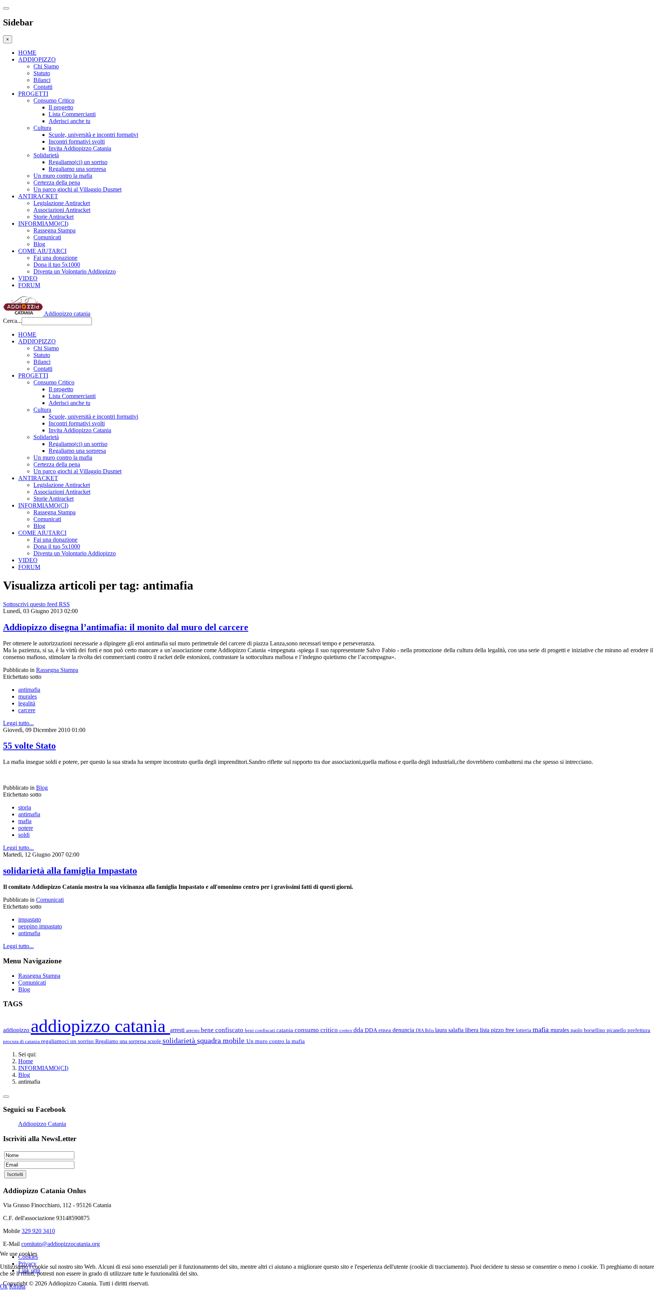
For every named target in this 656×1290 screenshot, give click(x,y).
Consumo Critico (53, 100)
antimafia (29, 689)
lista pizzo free (498, 1030)
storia (24, 807)
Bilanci (41, 80)
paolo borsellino (589, 1030)
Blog (39, 244)
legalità (26, 703)
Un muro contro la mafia (62, 175)
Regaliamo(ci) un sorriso (78, 162)
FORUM (29, 285)
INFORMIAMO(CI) (43, 223)
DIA (420, 1030)
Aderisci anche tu (69, 121)
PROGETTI (33, 93)
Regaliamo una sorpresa (77, 169)
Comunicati (47, 237)
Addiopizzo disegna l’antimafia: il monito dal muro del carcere (125, 627)
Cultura (42, 128)
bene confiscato (223, 1030)
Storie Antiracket (53, 216)
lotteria (524, 1030)
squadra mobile (221, 1040)
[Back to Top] (6, 1097)
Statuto (41, 73)
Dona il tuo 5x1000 (56, 264)
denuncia (404, 1030)
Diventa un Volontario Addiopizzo (74, 271)
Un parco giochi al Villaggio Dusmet (77, 189)
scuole (155, 1041)
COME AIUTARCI (42, 251)
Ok (4, 1286)
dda (359, 1030)
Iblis (430, 1030)
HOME (27, 52)
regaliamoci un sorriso (68, 1041)
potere (25, 828)
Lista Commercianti (72, 114)
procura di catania (22, 1041)
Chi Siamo (46, 66)
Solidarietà (46, 155)
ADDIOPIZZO (37, 59)
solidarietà (179, 1040)
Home (25, 1061)
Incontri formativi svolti (77, 141)
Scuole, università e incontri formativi (93, 134)
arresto (193, 1030)
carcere (26, 710)
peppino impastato (40, 926)
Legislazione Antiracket (61, 203)
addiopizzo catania (100, 1026)
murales (27, 696)
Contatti (42, 87)
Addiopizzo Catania (42, 1124)
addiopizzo (17, 1030)
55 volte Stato (29, 746)
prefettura (639, 1030)
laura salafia (450, 1030)
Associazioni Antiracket (61, 210)
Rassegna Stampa (54, 230)
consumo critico (317, 1030)
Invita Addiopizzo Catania (80, 148)
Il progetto (61, 107)
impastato (29, 919)
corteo (346, 1030)
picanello (617, 1030)
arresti (178, 1030)
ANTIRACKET (38, 196)
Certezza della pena (56, 182)
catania (285, 1030)
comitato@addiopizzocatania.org (60, 1244)
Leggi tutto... (18, 723)
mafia (25, 821)
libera (472, 1030)
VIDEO (28, 278)
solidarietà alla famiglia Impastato (70, 871)
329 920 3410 (38, 1231)
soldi (24, 835)
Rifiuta (17, 1286)
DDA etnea (379, 1030)
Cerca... (12, 321)
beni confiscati (260, 1030)
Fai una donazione (55, 258)
